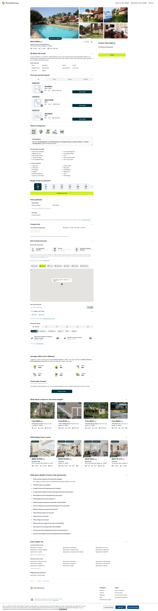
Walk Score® (46, 260)
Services (76, 266)
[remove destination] (92, 311)
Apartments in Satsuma (69, 561)
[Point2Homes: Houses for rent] (10, 2)
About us (102, 590)
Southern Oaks (36, 461)
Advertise (102, 595)
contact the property (86, 219)
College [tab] (74, 331)
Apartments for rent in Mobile (139, 3)
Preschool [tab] (43, 331)
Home (31, 581)
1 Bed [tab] (54, 79)
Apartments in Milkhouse (102, 549)
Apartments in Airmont (36, 547)
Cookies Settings (108, 607)
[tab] (34, 132)
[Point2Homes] (37, 588)
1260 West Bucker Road (96, 423)
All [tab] (38, 79)
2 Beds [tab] (70, 79)
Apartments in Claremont (69, 547)
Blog (101, 597)
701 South (61, 461)
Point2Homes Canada (105, 599)
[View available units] (37, 89)
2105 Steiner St (120, 423)
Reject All (120, 607)
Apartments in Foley (68, 565)
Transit (43, 266)
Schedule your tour (62, 193)
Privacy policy (118, 592)
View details (82, 92)
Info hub (151, 3)
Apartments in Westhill (102, 552)
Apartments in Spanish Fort (37, 565)
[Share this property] (91, 41)
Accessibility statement (121, 597)
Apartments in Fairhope (69, 563)
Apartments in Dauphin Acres (71, 549)
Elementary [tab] (52, 331)
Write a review (62, 391)
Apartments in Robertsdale (103, 561)
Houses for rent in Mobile (122, 3)
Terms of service (119, 590)
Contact (112, 55)
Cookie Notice (63, 609)
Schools (35, 266)
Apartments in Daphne (36, 563)
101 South (114, 461)
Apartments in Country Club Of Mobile (73, 552)
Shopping (59, 266)
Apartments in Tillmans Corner (38, 561)
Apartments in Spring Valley (37, 575)
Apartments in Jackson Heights (38, 549)
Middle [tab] (60, 331)
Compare (87, 41)
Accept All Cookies (133, 607)
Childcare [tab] (34, 331)
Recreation (85, 266)
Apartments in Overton (102, 547)
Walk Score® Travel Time (49, 318)
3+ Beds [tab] (85, 79)
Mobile (39, 581)
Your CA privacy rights (121, 595)
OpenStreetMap (40, 343)
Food (51, 266)
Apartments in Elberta (101, 565)
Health (67, 266)
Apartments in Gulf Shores (103, 563)
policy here (55, 600)
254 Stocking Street (41, 423)
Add (91, 307)
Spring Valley (46, 581)
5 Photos (53, 38)
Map (60, 38)
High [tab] (68, 331)
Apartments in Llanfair (36, 552)
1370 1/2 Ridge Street (68, 423)
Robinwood (88, 461)
